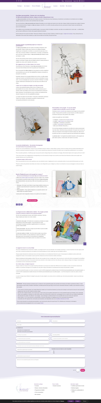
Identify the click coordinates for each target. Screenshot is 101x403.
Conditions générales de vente (77, 385)
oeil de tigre (60, 124)
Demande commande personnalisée (25, 331)
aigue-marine (61, 121)
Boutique (19, 6)
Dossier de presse (57, 385)
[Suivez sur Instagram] (21, 1)
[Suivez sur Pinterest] (19, 1)
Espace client (76, 1)
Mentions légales (75, 388)
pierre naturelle (61, 111)
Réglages (62, 401)
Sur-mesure (27, 6)
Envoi (82, 370)
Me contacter (69, 6)
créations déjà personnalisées (27, 177)
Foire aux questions (39, 392)
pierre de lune (70, 119)
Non (54, 352)
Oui (53, 351)
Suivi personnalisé (68, 1)
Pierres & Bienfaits (36, 6)
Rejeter (77, 401)
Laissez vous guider (32, 200)
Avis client (62, 6)
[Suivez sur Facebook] (17, 1)
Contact (41, 303)
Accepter (70, 401)
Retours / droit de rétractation (41, 388)
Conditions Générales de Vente (62, 298)
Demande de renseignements (23, 330)
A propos (55, 6)
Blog (63, 1)
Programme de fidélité (39, 390)
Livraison (37, 385)
